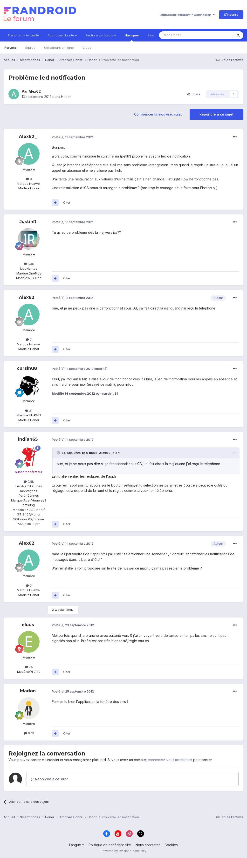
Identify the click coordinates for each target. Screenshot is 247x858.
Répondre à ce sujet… (52, 779)
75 (30, 667)
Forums (10, 47)
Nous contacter (148, 845)
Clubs (86, 47)
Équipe (30, 47)
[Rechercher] (238, 35)
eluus (28, 624)
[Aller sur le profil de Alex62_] (13, 94)
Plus (151, 35)
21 (30, 410)
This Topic (218, 35)
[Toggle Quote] (59, 453)
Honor (66, 97)
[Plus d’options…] (235, 137)
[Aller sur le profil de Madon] (29, 708)
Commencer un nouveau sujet (158, 114)
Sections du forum (99, 35)
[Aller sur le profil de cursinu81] (29, 385)
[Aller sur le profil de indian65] (29, 456)
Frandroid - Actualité (23, 35)
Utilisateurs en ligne (59, 47)
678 (30, 733)
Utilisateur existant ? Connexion (186, 15)
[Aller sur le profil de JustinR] (29, 239)
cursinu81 (28, 368)
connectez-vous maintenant (170, 760)
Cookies (171, 845)
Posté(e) (72, 137)
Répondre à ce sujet (216, 114)
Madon (28, 690)
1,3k (30, 264)
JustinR (27, 221)
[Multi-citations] (55, 202)
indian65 (28, 439)
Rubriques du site (61, 35)
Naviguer (131, 35)
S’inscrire (231, 14)
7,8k (30, 481)
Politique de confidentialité (110, 845)
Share (195, 94)
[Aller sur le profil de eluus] (29, 642)
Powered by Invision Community (123, 851)
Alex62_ (35, 91)
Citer (66, 202)
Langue (75, 845)
